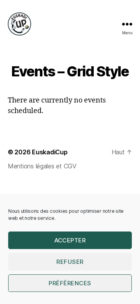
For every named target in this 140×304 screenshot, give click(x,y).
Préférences (70, 283)
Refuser (70, 261)
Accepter (70, 240)
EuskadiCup (49, 152)
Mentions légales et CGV (42, 166)
